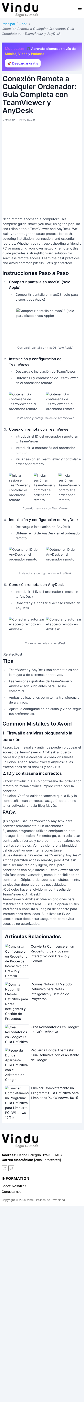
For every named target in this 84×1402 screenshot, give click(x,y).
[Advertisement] (42, 170)
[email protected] (47, 1160)
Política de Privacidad (50, 1200)
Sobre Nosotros (14, 1186)
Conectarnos (11, 1192)
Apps (23, 24)
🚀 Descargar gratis (22, 63)
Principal (8, 24)
